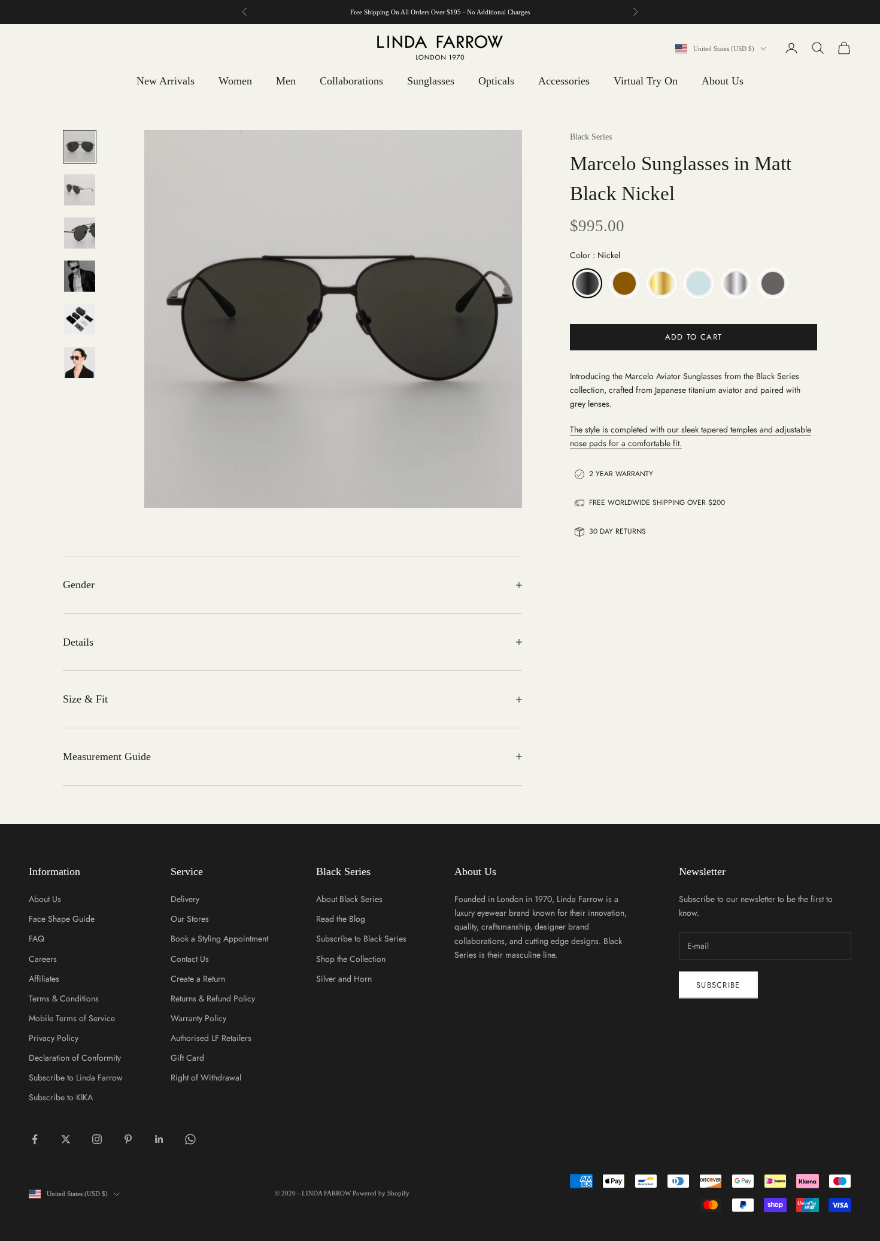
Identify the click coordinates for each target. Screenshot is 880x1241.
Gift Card (187, 1058)
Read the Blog (340, 919)
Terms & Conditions (64, 998)
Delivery (185, 899)
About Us (723, 81)
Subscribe (718, 985)
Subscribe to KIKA (61, 1097)
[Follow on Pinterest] (128, 1139)
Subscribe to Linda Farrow (76, 1077)
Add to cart (693, 337)
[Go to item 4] (79, 276)
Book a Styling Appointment (219, 939)
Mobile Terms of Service (72, 1018)
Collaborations (351, 81)
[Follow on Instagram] (97, 1139)
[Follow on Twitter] (66, 1139)
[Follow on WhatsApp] (190, 1139)
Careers (43, 959)
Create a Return (198, 979)
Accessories (564, 81)
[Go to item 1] (79, 147)
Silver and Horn (344, 979)
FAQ (36, 939)
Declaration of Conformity (75, 1058)
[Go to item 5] (79, 319)
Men (286, 81)
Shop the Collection (351, 959)
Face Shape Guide (62, 919)
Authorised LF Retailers (211, 1038)
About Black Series (349, 899)
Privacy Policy (53, 1038)
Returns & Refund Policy (213, 998)
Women (235, 81)
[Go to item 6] (79, 362)
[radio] (586, 283)
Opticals (496, 81)
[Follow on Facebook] (35, 1139)
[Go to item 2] (79, 190)
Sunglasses (430, 81)
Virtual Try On (646, 81)
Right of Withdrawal (206, 1077)
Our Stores (190, 919)
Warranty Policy (198, 1018)
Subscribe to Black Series (361, 939)
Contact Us (190, 959)
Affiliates (44, 979)
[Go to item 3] (79, 233)
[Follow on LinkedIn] (159, 1139)
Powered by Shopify (381, 1193)
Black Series (591, 136)
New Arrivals (165, 81)
